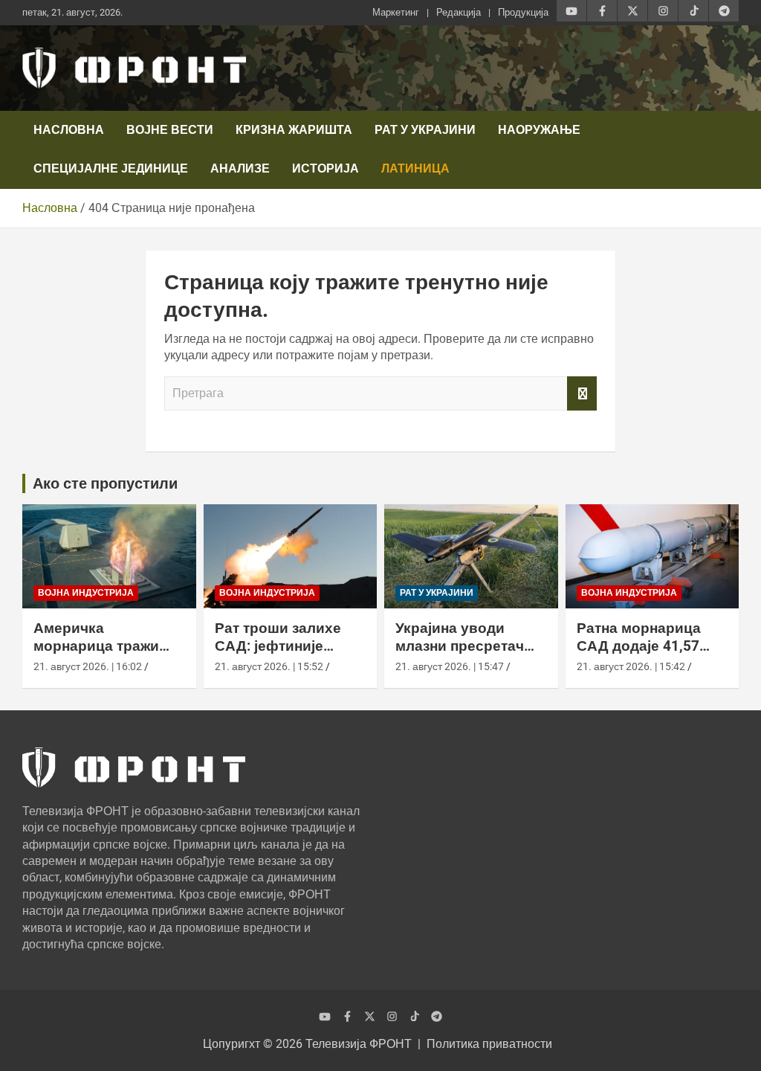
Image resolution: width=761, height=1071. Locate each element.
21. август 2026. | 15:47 (449, 666)
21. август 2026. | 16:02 (87, 666)
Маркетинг (395, 12)
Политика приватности (489, 1044)
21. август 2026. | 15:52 (269, 666)
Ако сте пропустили (105, 483)
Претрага (582, 393)
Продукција (523, 12)
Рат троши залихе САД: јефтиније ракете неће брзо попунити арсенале (283, 656)
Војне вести (169, 130)
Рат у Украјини (425, 130)
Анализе (240, 168)
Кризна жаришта (294, 130)
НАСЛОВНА (68, 130)
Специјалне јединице (110, 168)
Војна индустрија (86, 593)
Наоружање (539, 130)
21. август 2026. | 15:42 (631, 666)
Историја (325, 168)
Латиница (415, 168)
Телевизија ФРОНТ (358, 1044)
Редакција (458, 12)
